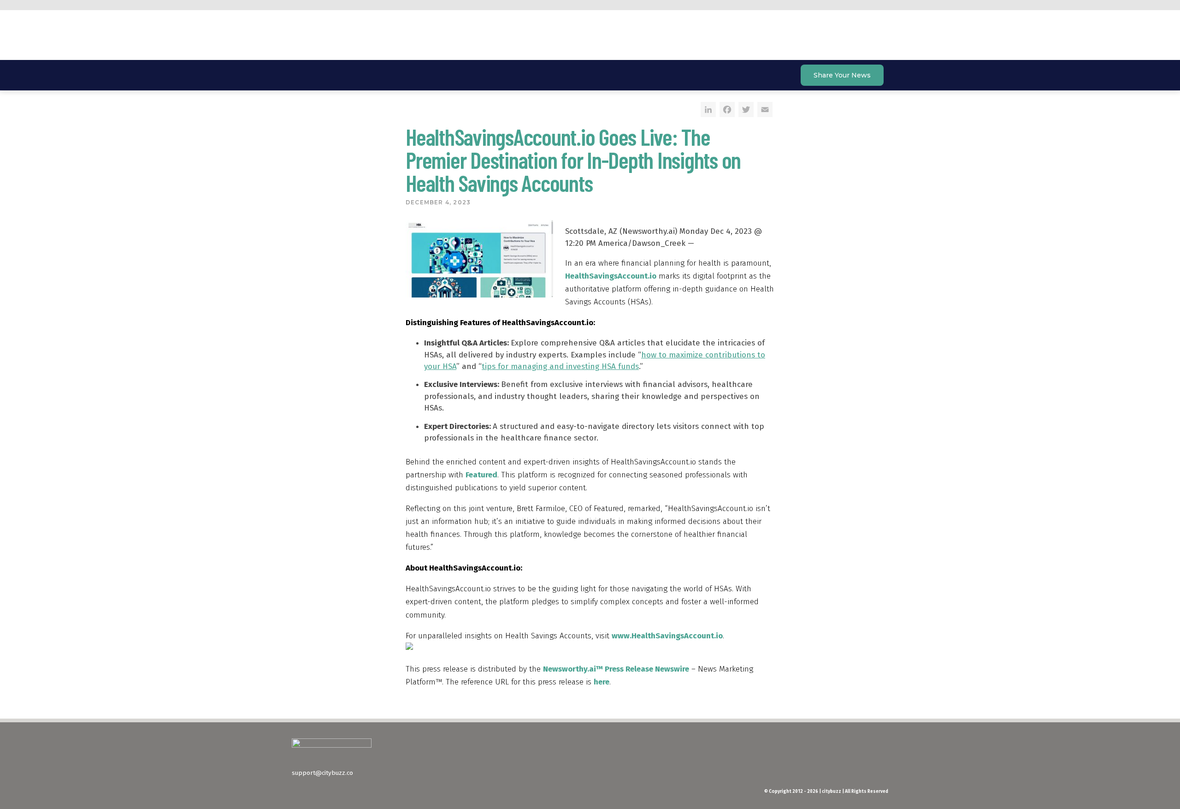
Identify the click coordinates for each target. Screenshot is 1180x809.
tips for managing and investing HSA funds (560, 366)
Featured (481, 475)
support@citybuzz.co (322, 773)
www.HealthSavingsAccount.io (667, 636)
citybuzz (346, 37)
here (601, 682)
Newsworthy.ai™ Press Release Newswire (616, 669)
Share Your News (842, 75)
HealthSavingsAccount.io (610, 276)
